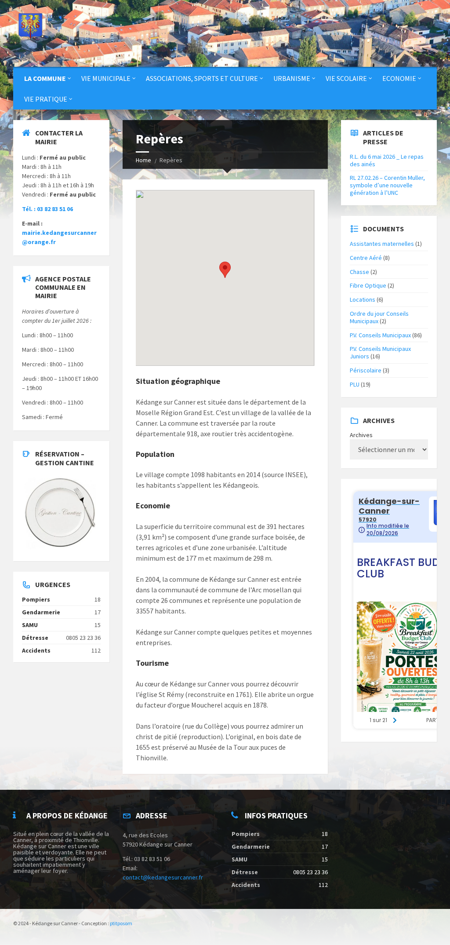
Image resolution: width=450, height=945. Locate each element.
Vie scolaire (346, 78)
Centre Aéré (366, 258)
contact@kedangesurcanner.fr (163, 877)
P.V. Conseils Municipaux (380, 335)
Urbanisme (291, 78)
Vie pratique (45, 99)
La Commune (45, 78)
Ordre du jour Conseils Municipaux (379, 317)
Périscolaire (365, 370)
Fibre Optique (368, 285)
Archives (361, 435)
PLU (354, 384)
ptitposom (121, 923)
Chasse (359, 272)
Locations (362, 299)
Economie (399, 78)
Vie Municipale (106, 78)
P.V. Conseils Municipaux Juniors (380, 352)
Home (143, 160)
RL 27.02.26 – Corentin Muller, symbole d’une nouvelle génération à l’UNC (387, 185)
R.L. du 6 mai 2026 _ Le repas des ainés (387, 160)
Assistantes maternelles (382, 244)
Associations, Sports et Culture (202, 78)
